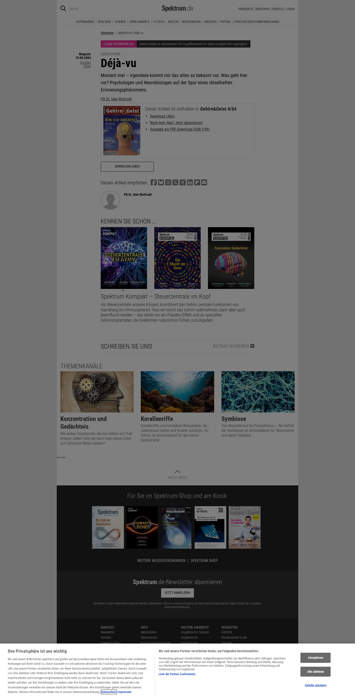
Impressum (125, 692)
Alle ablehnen (315, 671)
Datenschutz (108, 692)
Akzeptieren (315, 657)
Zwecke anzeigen (316, 685)
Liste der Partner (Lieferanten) (177, 674)
